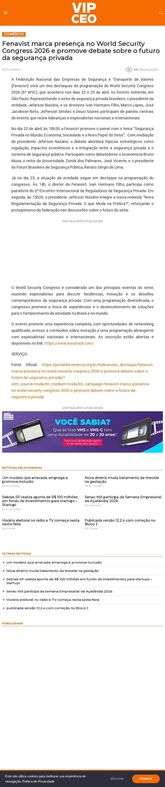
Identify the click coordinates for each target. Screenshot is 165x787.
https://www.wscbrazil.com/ (69, 343)
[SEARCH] (161, 12)
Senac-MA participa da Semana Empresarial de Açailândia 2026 (123, 499)
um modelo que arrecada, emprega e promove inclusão (35, 480)
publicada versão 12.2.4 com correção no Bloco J (120, 522)
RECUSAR (117, 778)
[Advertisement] (82, 251)
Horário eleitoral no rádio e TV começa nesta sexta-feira (40, 522)
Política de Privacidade (38, 781)
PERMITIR (146, 778)
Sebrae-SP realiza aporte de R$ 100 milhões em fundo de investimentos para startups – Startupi (40, 501)
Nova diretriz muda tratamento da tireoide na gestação (122, 480)
